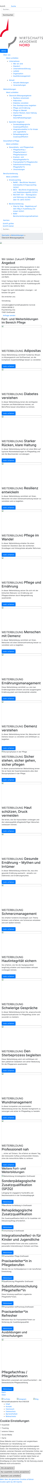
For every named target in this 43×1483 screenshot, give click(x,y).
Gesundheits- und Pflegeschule (21, 147)
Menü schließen (12, 58)
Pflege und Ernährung (21, 108)
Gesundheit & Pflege (11, 141)
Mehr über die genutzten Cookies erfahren (17, 1479)
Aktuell (11, 80)
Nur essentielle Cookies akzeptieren (15, 1472)
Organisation (18, 74)
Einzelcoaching (15, 180)
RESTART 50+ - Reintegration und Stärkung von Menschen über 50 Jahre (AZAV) (25, 197)
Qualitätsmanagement (21, 76)
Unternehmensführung (22, 69)
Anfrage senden (9, 315)
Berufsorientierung (10, 173)
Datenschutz (11, 1411)
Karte (4, 1438)
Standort (16, 66)
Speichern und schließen (10, 1476)
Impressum (10, 1409)
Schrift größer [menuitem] (8, 223)
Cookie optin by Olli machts (11, 1482)
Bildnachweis (11, 1416)
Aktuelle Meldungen (21, 83)
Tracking (5, 1428)
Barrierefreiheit (11, 1414)
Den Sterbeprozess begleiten (24, 105)
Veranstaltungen (19, 85)
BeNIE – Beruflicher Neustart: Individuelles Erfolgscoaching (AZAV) (24, 184)
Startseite (5, 235)
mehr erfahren (8, 366)
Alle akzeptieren (7, 1468)
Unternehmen (14, 61)
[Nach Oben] (6, 1392)
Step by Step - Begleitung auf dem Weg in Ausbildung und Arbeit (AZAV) (25, 208)
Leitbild (16, 71)
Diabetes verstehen (20, 103)
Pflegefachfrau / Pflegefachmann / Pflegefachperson (20, 152)
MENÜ (3, 51)
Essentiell (5, 1425)
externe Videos (8, 1431)
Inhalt (8, 1404)
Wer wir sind (18, 64)
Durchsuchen (8, 15)
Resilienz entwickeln (21, 98)
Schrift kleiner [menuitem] (8, 226)
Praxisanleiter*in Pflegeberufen (25, 162)
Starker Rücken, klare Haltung (25, 113)
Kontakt (9, 1406)
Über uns (6, 55)
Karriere (6, 220)
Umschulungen (19, 169)
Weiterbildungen (9, 89)
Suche (13, 6)
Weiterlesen (7, 1202)
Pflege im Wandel (20, 110)
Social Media (7, 1435)
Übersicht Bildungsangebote (20, 96)
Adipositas (17, 100)
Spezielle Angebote (16, 122)
